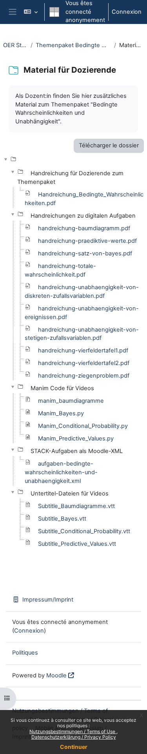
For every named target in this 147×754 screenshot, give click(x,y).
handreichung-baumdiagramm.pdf (84, 228)
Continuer (73, 746)
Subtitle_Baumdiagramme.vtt (76, 506)
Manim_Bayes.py (61, 413)
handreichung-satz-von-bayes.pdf (85, 253)
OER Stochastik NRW (15, 45)
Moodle (56, 675)
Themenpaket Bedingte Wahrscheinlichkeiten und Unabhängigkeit (73, 45)
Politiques (25, 652)
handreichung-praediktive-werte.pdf (87, 240)
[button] (31, 12)
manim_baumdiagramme (71, 400)
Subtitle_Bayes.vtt (62, 518)
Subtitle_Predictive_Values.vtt (77, 543)
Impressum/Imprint (47, 599)
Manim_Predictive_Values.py (76, 438)
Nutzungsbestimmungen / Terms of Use (72, 731)
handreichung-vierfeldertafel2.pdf (83, 363)
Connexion (127, 11)
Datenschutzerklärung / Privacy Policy (73, 737)
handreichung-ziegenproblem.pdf (83, 375)
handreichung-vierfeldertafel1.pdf (83, 350)
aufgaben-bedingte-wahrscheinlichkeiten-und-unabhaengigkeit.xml (61, 472)
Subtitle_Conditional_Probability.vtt (84, 531)
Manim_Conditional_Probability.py (83, 425)
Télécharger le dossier (109, 145)
